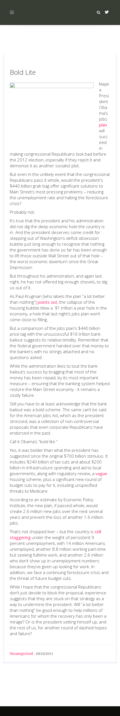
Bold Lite (23, 72)
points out (47, 302)
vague (101, 473)
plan (103, 125)
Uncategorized (21, 654)
